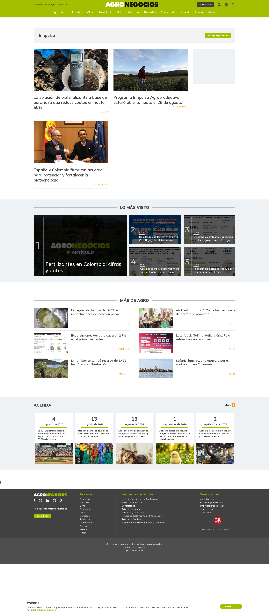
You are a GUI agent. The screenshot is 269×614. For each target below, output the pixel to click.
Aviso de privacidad (131, 509)
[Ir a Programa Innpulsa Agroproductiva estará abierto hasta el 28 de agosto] (150, 70)
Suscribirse (42, 516)
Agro (104, 112)
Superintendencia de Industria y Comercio (143, 522)
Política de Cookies (131, 519)
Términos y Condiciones (134, 512)
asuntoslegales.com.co (211, 502)
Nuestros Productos (132, 502)
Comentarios (169, 12)
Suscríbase (205, 4)
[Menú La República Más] (226, 4)
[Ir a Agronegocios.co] (50, 494)
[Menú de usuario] (219, 4)
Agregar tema (219, 35)
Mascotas (76, 12)
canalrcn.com (207, 509)
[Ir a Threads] (61, 500)
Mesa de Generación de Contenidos (140, 499)
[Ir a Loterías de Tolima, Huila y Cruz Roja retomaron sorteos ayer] (156, 343)
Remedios (150, 12)
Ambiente (124, 374)
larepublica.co (207, 499)
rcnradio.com (206, 512)
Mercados (134, 12)
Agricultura (59, 12)
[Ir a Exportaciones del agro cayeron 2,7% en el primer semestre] (51, 343)
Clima (91, 12)
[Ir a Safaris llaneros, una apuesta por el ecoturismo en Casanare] (156, 368)
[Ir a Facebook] (34, 500)
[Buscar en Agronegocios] (233, 4)
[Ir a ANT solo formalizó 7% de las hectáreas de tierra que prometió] (156, 318)
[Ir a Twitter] (40, 500)
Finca (120, 12)
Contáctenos (128, 506)
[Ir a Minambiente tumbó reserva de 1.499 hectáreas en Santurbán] (51, 368)
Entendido (230, 606)
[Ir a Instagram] (54, 500)
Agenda (186, 12)
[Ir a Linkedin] (47, 500)
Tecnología (105, 12)
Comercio (124, 349)
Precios (199, 12)
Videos (212, 12)
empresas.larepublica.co (212, 506)
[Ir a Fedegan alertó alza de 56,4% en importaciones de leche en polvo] (51, 318)
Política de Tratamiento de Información (142, 516)
